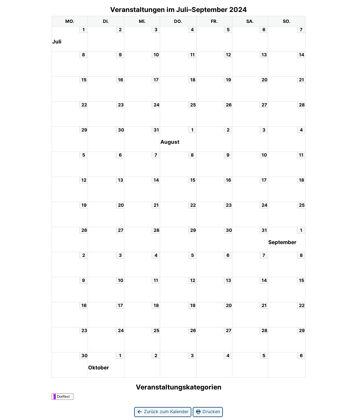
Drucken (210, 411)
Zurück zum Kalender (166, 411)
